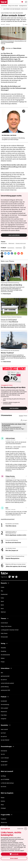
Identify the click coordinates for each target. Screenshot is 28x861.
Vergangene (4, 761)
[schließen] (25, 828)
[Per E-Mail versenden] (2, 253)
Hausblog (3, 651)
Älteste (25, 415)
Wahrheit (3, 612)
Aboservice (4, 822)
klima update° (4, 708)
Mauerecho (4, 711)
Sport (2, 601)
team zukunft (4, 729)
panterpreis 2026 (5, 690)
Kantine (3, 801)
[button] (26, 2)
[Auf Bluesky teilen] (8, 253)
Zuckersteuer (4, 623)
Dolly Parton (4, 633)
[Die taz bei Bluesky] (13, 577)
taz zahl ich (4, 679)
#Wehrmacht (11, 243)
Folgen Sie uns (4, 577)
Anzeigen (3, 808)
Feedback (3, 819)
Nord (2, 608)
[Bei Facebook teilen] (12, 253)
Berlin (2, 605)
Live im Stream (5, 758)
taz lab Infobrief (5, 740)
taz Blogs (3, 776)
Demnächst (4, 750)
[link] (4, 6)
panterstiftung (5, 686)
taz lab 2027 (4, 765)
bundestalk (4, 701)
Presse (3, 661)
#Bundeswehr (4, 243)
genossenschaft (5, 676)
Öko (2, 591)
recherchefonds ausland (7, 683)
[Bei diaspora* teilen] (18, 253)
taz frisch (3, 733)
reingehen (3, 718)
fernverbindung (5, 704)
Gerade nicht (20, 828)
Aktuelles (3, 647)
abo (2, 672)
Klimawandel (4, 637)
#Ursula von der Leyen (21, 243)
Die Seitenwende (5, 654)
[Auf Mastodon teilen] (5, 253)
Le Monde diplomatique (7, 783)
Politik (2, 587)
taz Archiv (3, 786)
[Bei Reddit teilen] (22, 253)
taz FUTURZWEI (5, 779)
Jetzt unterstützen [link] (14, 235)
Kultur (2, 598)
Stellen (3, 658)
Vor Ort (3, 754)
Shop (2, 804)
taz (4, 573)
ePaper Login (4, 826)
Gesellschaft (4, 594)
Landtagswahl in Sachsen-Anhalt (9, 630)
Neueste (21, 415)
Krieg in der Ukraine (6, 626)
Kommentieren (10, 247)
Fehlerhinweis (19, 247)
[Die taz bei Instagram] (16, 577)
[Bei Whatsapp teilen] (15, 253)
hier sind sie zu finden (7, 430)
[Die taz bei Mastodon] (10, 577)
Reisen (2, 797)
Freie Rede (4, 715)
